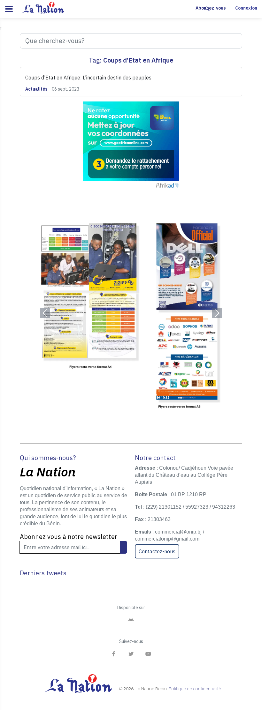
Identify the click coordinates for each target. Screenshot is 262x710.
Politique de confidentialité (195, 688)
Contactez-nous (157, 551)
